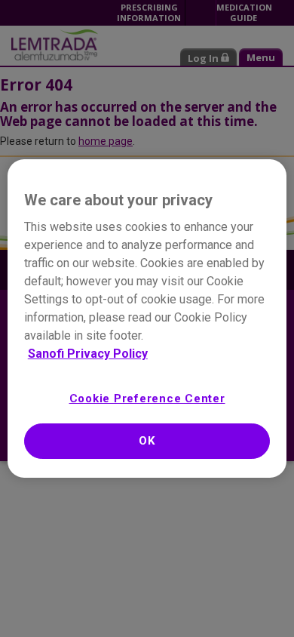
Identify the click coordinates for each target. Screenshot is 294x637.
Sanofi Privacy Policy (88, 353)
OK (147, 441)
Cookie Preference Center (147, 398)
